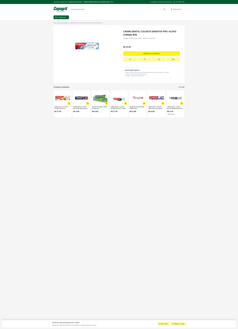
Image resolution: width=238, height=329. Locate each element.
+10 (159, 59)
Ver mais (181, 87)
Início (55, 23)
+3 (130, 59)
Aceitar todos (163, 324)
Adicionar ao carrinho (151, 53)
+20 (173, 59)
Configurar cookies (178, 324)
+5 (144, 59)
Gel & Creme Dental (63, 23)
